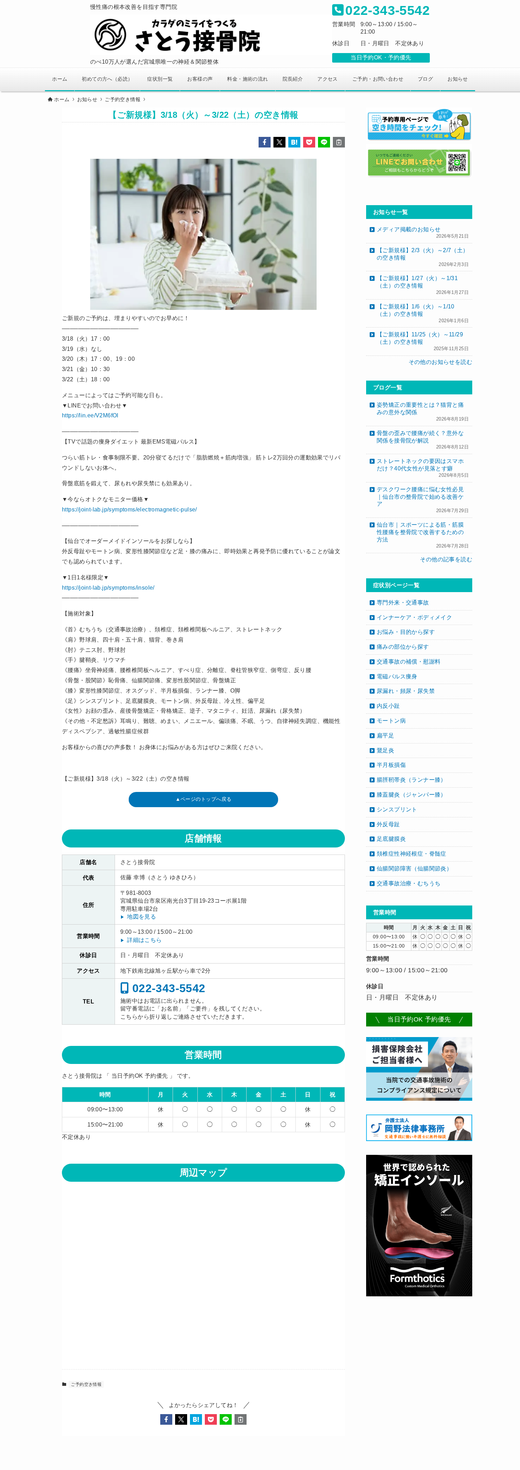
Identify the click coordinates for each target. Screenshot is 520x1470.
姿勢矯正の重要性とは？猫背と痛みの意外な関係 (423, 412)
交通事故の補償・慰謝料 (408, 662)
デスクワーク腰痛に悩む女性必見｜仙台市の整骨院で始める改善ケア (423, 499)
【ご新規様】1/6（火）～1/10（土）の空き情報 (423, 313)
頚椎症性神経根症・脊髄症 (411, 854)
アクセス (327, 79)
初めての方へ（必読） (107, 79)
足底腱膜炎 (391, 839)
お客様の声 (200, 79)
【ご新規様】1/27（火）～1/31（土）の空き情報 (423, 285)
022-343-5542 (167, 988)
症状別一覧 (160, 79)
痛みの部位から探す (403, 647)
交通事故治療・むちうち (408, 883)
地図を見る (141, 917)
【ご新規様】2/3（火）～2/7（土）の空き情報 (423, 257)
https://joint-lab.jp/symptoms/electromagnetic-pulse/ (129, 510)
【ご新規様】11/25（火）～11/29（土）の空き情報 (423, 341)
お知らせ (457, 79)
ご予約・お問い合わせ (377, 79)
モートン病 (391, 721)
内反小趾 (388, 706)
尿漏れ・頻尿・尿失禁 (406, 691)
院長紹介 (293, 79)
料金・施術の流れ (247, 79)
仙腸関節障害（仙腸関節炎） (414, 869)
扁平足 (385, 736)
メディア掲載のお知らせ (423, 232)
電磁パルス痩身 (397, 676)
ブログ (425, 79)
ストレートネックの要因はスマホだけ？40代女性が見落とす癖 (423, 468)
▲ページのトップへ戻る (203, 799)
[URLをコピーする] (339, 142)
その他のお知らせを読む (440, 362)
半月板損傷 (391, 765)
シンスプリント (397, 809)
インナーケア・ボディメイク (414, 617)
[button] (265, 142)
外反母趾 (388, 824)
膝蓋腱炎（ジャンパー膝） (411, 795)
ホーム (59, 79)
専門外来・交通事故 (403, 603)
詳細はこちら (144, 940)
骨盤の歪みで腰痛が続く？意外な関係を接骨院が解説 (423, 440)
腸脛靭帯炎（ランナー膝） (411, 780)
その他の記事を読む (446, 559)
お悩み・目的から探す (406, 632)
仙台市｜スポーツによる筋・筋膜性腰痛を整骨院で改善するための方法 (423, 535)
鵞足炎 (385, 750)
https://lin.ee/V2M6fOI (90, 415)
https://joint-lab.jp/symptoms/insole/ (108, 588)
